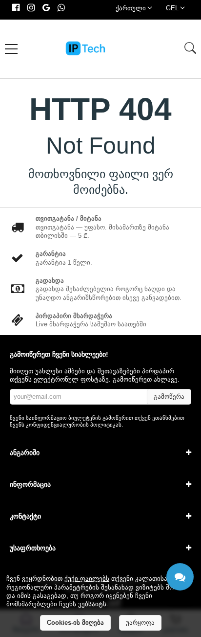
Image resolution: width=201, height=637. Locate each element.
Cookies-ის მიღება (75, 622)
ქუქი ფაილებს (86, 578)
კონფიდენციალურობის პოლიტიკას (73, 425)
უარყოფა (140, 622)
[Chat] (180, 577)
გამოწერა (169, 396)
